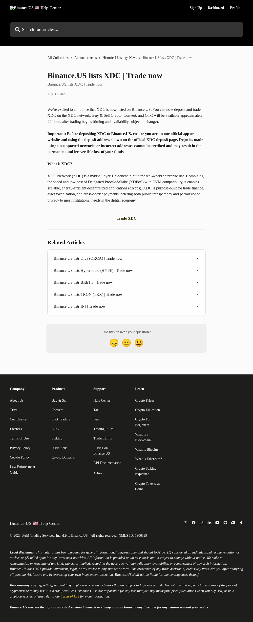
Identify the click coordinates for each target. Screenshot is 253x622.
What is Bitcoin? (146, 449)
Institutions (59, 448)
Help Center (101, 400)
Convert (57, 410)
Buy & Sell (59, 400)
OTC (55, 429)
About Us (16, 400)
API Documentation (107, 463)
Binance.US (18, 569)
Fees (96, 419)
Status (97, 472)
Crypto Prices (144, 400)
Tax (96, 410)
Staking (57, 438)
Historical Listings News (120, 58)
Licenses (16, 429)
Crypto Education (147, 410)
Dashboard (216, 8)
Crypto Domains (63, 457)
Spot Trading (61, 419)
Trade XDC (127, 218)
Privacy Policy (20, 448)
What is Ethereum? (148, 459)
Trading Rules (103, 429)
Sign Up (196, 8)
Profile (235, 8)
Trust (13, 410)
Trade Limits (102, 438)
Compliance (18, 419)
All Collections (57, 58)
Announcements (85, 58)
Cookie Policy (20, 457)
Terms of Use (19, 438)
